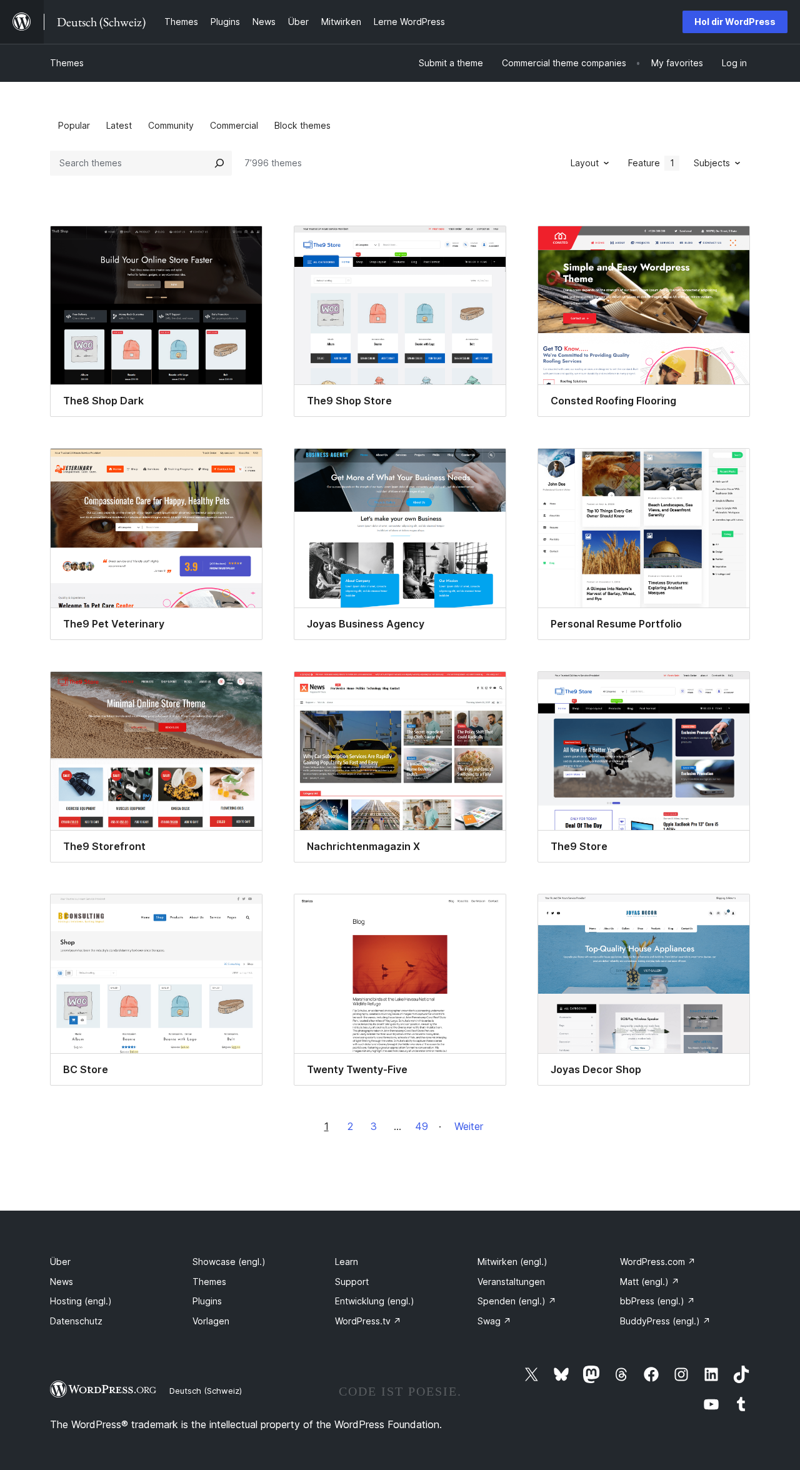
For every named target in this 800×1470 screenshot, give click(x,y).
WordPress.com (658, 1261)
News (61, 1281)
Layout (585, 163)
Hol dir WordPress (735, 21)
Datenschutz (76, 1321)
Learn (346, 1261)
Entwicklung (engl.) (374, 1301)
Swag (494, 1321)
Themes (67, 63)
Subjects (712, 163)
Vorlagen (210, 1321)
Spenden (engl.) (517, 1301)
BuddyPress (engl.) (665, 1321)
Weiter (468, 1126)
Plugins (207, 1301)
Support (352, 1281)
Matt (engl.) (649, 1281)
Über (60, 1261)
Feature (651, 163)
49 (421, 1126)
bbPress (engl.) (657, 1301)
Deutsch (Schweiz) (205, 1391)
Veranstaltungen (511, 1281)
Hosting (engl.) (81, 1301)
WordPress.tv (368, 1321)
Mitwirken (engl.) (513, 1261)
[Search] (219, 163)
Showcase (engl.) (229, 1261)
